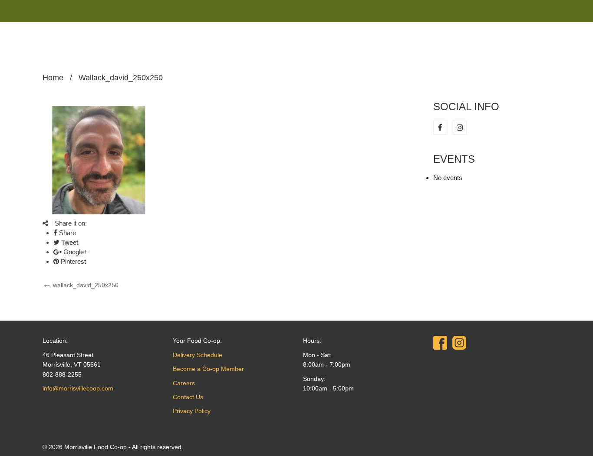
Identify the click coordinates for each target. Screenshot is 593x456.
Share (66, 232)
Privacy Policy (192, 410)
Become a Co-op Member (208, 368)
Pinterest (72, 261)
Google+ (75, 252)
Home (53, 77)
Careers (184, 383)
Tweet (68, 242)
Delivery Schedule (197, 354)
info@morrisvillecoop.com (78, 388)
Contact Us (188, 397)
